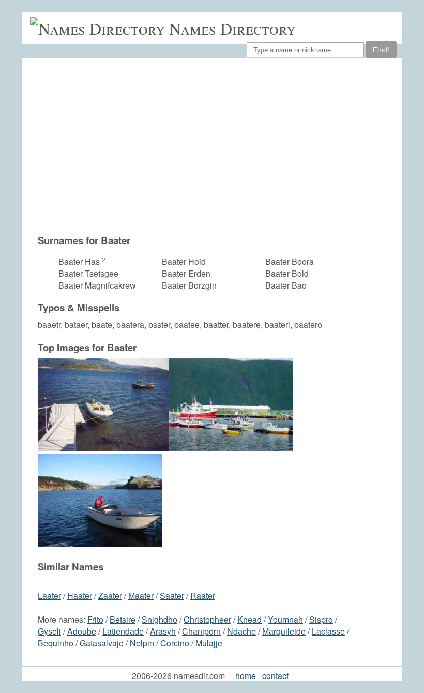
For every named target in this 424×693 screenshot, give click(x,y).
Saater (172, 595)
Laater (49, 595)
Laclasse (328, 631)
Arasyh (163, 631)
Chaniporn (201, 631)
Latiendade (123, 631)
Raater (202, 595)
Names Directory (232, 28)
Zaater (110, 595)
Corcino (174, 643)
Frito (95, 619)
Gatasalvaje (102, 643)
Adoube (81, 631)
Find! (381, 50)
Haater (79, 595)
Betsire (122, 619)
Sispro (321, 619)
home (245, 676)
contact (275, 676)
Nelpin (142, 643)
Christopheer (207, 619)
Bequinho (55, 643)
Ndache (241, 631)
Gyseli (49, 631)
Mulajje (208, 643)
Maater (141, 595)
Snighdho (159, 619)
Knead (249, 619)
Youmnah (285, 619)
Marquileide (284, 631)
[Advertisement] (217, 145)
